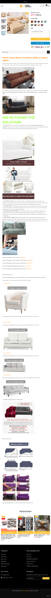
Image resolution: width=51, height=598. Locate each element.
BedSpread (3, 561)
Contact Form (6, 574)
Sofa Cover (3, 559)
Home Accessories (5, 563)
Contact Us (29, 556)
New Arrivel (4, 566)
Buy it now (40, 43)
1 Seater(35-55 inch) (37, 31)
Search (48, 595)
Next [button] (24, 23)
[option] (18, 23)
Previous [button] (9, 23)
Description (5, 52)
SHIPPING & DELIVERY (32, 559)
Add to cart (40, 39)
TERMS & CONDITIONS (32, 566)
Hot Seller (3, 554)
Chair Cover (4, 556)
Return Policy (30, 563)
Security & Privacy (31, 561)
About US (29, 554)
